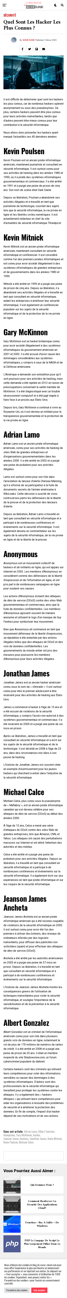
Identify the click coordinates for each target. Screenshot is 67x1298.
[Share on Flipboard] (37, 49)
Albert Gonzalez (46, 1131)
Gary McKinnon (24, 1135)
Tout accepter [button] (39, 1290)
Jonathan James (38, 1138)
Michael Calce (26, 1142)
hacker (36, 1135)
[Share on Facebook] (22, 49)
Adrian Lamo (30, 1131)
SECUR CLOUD (29, 39)
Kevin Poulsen (10, 1142)
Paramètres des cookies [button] (16, 1290)
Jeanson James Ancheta (15, 1138)
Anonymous (9, 1135)
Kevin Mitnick (55, 1138)
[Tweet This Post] (29, 49)
